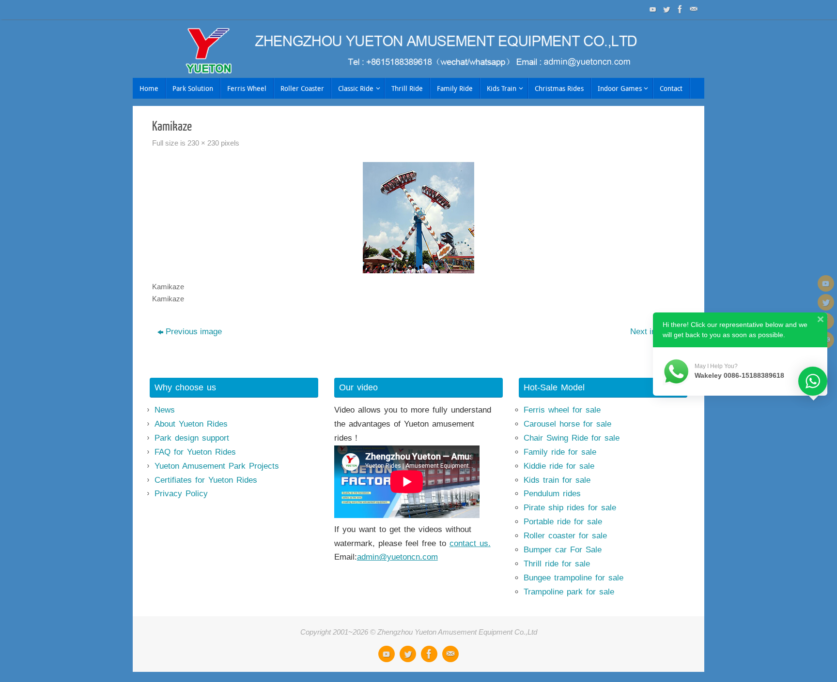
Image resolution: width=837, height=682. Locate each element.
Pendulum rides (552, 493)
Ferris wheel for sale (562, 410)
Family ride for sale (560, 452)
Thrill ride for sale (557, 563)
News (165, 410)
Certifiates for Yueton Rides (206, 480)
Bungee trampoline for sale (573, 577)
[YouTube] (652, 9)
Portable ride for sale (563, 521)
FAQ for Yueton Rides (195, 452)
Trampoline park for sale (569, 591)
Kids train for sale (557, 480)
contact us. (470, 543)
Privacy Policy (181, 493)
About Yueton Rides (191, 424)
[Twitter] (665, 9)
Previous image (194, 331)
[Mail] (692, 9)
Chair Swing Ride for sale (572, 438)
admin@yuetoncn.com (397, 557)
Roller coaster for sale (565, 535)
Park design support (192, 438)
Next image (650, 331)
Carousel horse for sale (567, 424)
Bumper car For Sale (563, 549)
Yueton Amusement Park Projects (217, 466)
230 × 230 (203, 143)
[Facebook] (679, 9)
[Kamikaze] (418, 217)
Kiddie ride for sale (559, 466)
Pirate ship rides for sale (570, 507)
